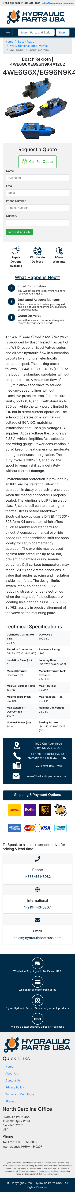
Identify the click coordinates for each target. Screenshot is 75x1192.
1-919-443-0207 (55, 758)
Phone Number (16, 201)
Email (9, 186)
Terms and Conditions (19, 1094)
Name (10, 171)
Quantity (11, 216)
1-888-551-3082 (53, 753)
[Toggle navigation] (8, 32)
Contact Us (12, 1080)
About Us (11, 1073)
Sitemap (10, 1101)
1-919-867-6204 (51, 766)
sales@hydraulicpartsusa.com (58, 3)
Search (62, 32)
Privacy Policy (14, 1087)
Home (9, 1066)
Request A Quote (19, 232)
